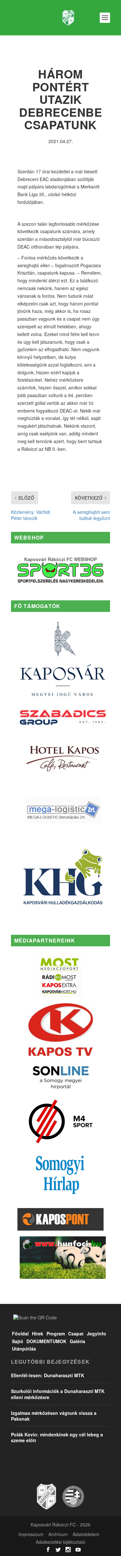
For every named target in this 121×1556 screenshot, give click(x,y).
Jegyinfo (96, 1333)
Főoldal (20, 1333)
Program (55, 1333)
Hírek (37, 1333)
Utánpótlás (24, 1348)
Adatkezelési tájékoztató (60, 1542)
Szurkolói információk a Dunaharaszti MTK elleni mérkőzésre (58, 1394)
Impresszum (31, 1534)
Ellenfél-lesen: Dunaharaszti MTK (47, 1375)
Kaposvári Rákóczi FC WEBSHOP (60, 559)
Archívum (58, 1534)
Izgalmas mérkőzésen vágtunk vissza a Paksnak (53, 1416)
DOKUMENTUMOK (46, 1341)
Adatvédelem (86, 1534)
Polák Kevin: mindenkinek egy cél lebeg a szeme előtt (57, 1437)
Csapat (76, 1333)
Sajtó (17, 1341)
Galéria (77, 1341)
